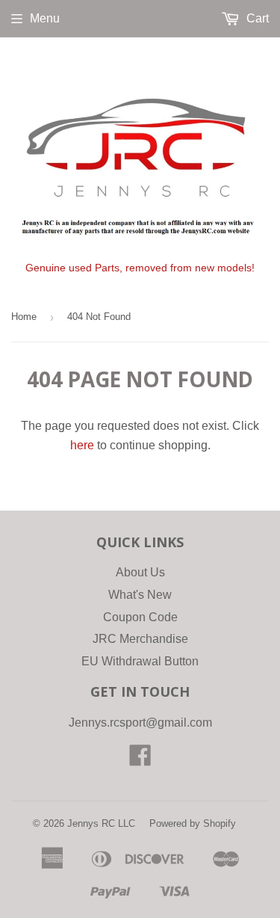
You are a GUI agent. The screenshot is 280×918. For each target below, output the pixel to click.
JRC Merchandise (140, 638)
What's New (140, 594)
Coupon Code (140, 617)
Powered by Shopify (192, 823)
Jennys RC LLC (101, 823)
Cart (256, 18)
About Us (140, 572)
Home (24, 316)
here (82, 445)
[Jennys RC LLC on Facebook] (140, 760)
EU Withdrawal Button (140, 661)
